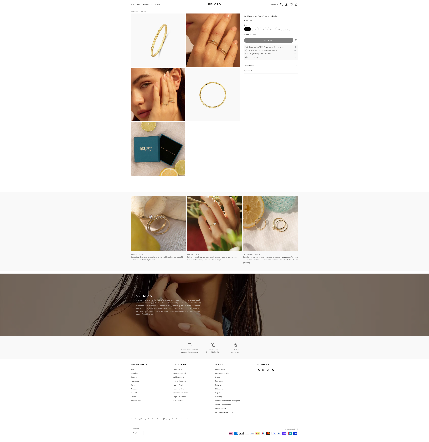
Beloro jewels (294, 429)
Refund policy (135, 419)
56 (272, 29)
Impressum (194, 419)
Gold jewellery (135, 11)
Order (217, 377)
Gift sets (134, 397)
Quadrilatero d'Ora (180, 393)
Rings (133, 385)
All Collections (178, 401)
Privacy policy (146, 419)
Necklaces (135, 381)
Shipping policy (169, 419)
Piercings (134, 389)
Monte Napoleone (180, 381)
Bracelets (134, 373)
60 (287, 29)
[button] (146, 4)
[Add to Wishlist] (296, 40)
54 (264, 29)
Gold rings (143, 11)
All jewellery (136, 401)
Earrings (134, 377)
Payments (219, 381)
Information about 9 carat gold (227, 401)
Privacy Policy (220, 409)
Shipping (219, 389)
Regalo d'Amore (179, 397)
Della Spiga (177, 369)
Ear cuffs (134, 393)
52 (256, 29)
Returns (218, 385)
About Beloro (220, 369)
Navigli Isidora (178, 389)
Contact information (182, 419)
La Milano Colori (179, 373)
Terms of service (157, 419)
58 (280, 29)
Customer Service (222, 373)
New (132, 369)
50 (248, 29)
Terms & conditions (223, 405)
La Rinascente (178, 377)
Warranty (218, 397)
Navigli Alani (178, 385)
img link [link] (134, 197)
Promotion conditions (224, 412)
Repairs (218, 393)
